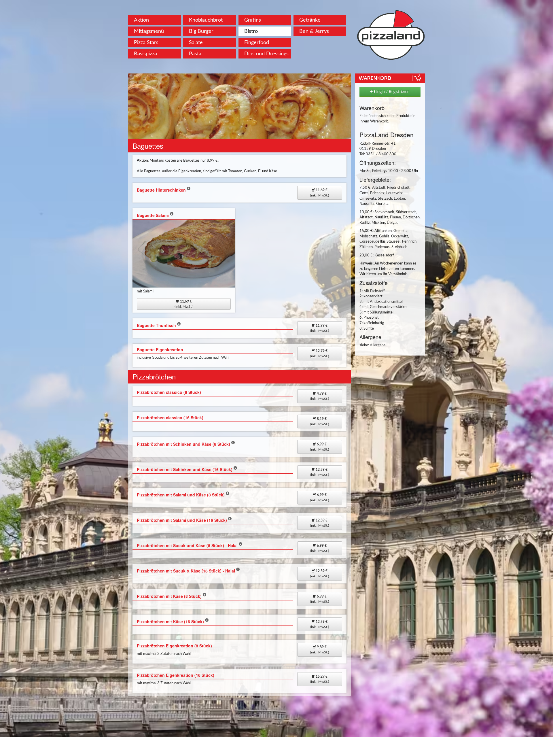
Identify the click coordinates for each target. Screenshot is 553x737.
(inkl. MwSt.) (319, 192)
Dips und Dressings (266, 53)
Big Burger (201, 31)
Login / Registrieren (392, 92)
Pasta (195, 53)
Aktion (141, 20)
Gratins (252, 20)
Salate (196, 42)
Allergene (378, 345)
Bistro (251, 31)
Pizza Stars (146, 42)
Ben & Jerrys (314, 31)
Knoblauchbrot (206, 20)
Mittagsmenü (149, 31)
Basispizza (145, 53)
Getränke (310, 20)
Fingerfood (256, 42)
